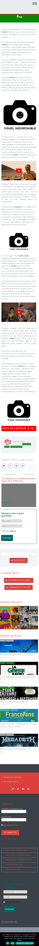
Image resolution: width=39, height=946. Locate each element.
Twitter (3, 465)
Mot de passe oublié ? (9, 839)
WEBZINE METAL (9, 640)
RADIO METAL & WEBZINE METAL (17, 855)
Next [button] (36, 618)
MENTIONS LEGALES (11, 782)
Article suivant (28, 474)
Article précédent (10, 474)
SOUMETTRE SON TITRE (12, 777)
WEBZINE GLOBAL (13, 710)
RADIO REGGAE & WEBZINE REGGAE (18, 860)
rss (28, 789)
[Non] (37, 939)
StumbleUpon (22, 465)
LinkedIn (16, 465)
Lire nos (9, 531)
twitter (12, 789)
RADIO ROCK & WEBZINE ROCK (16, 850)
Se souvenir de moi (10, 825)
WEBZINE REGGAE (16, 447)
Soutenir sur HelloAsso (19, 580)
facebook (17, 789)
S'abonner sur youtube (19, 587)
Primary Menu (34, 3)
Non (12, 943)
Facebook (10, 465)
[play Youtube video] (18, 170)
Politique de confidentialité (25, 943)
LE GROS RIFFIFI (4, 608)
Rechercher (19, 560)
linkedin (23, 789)
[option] (18, 495)
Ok (8, 943)
